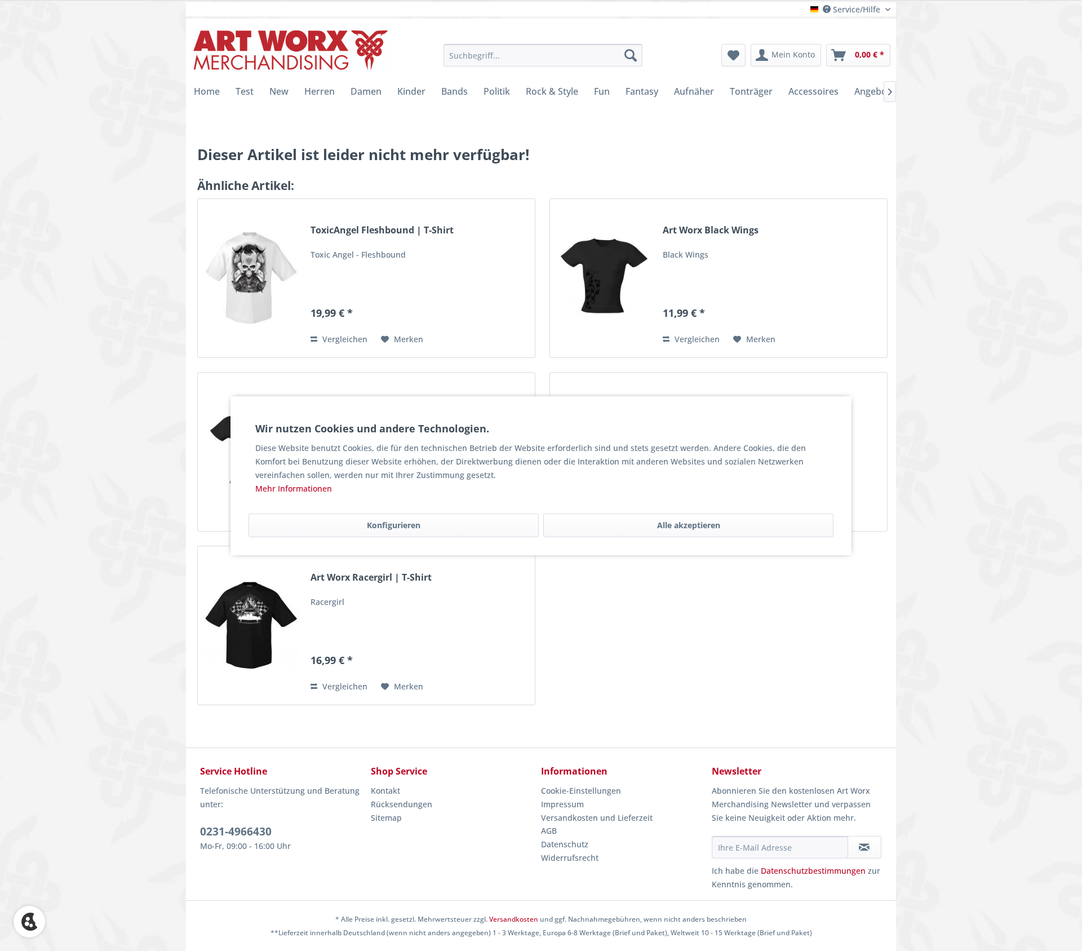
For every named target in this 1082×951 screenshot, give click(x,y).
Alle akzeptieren (688, 525)
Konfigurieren (393, 525)
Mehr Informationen (293, 488)
